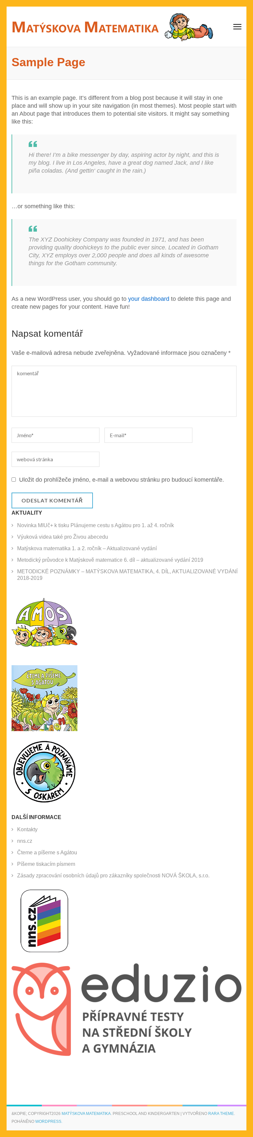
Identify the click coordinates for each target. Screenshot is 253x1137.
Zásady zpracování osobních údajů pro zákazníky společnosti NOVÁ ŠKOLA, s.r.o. (113, 875)
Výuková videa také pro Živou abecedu (62, 537)
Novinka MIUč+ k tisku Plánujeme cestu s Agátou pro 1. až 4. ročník (95, 525)
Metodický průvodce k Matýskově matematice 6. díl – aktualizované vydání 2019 (110, 560)
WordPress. (48, 1121)
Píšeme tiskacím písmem (46, 864)
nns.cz (24, 841)
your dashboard (148, 299)
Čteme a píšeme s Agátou (47, 852)
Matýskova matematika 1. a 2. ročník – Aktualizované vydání (87, 548)
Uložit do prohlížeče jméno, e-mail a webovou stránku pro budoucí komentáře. (121, 479)
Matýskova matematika (86, 1113)
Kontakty (27, 829)
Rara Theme (221, 1113)
